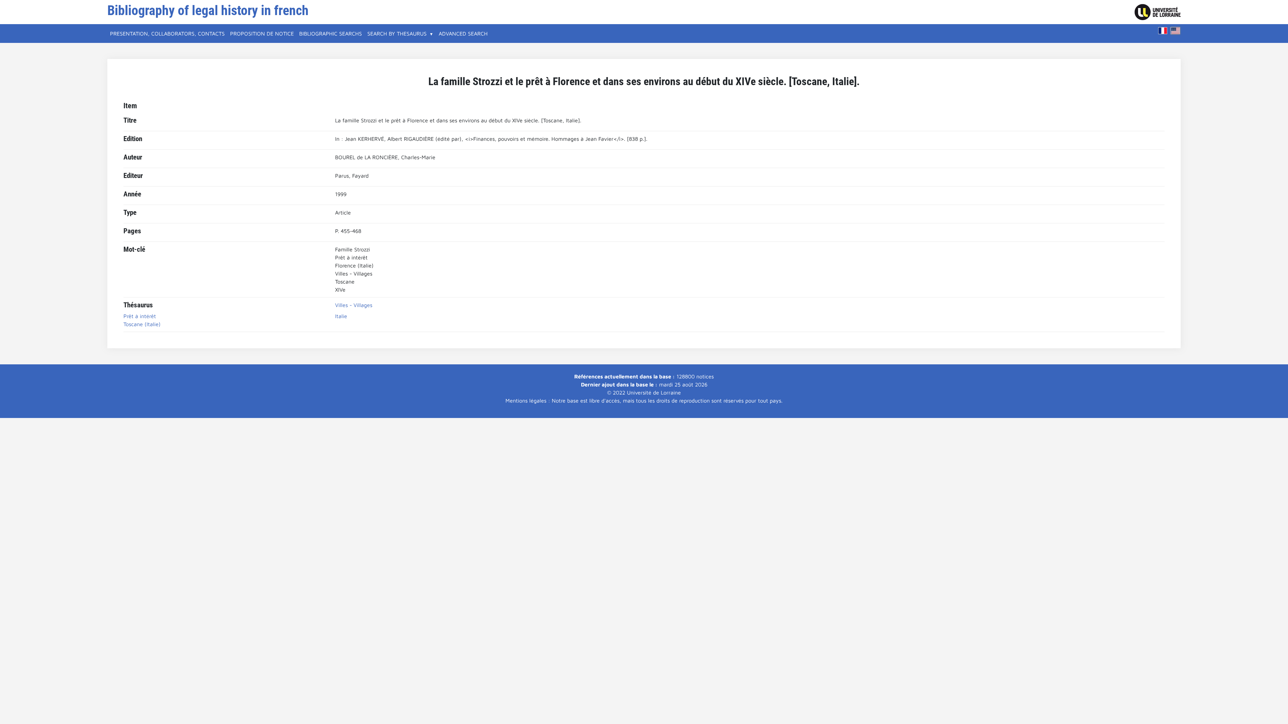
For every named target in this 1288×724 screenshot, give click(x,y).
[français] (1163, 30)
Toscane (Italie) (142, 324)
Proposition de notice (262, 34)
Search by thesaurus (397, 34)
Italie (341, 316)
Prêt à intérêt (139, 316)
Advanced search (463, 34)
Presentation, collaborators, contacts (167, 34)
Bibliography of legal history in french (208, 10)
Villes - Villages (353, 305)
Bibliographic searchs (330, 34)
